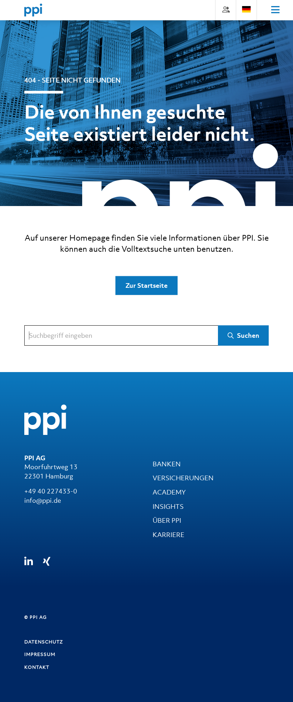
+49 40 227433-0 (50, 491)
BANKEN (167, 464)
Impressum (39, 654)
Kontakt (36, 667)
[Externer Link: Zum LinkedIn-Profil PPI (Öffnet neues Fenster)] (28, 561)
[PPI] (45, 419)
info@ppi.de (42, 500)
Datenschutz (43, 642)
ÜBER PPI (167, 520)
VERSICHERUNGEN (183, 478)
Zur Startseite (146, 285)
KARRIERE (168, 535)
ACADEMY (169, 492)
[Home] (33, 10)
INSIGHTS (168, 506)
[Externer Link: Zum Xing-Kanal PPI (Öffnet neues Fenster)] (47, 561)
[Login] (225, 9)
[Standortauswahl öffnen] (246, 9)
